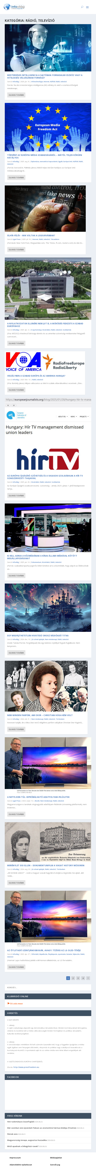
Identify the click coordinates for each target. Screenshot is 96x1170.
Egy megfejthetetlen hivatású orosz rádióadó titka (38, 635)
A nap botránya (36, 330)
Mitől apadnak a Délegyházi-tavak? (22, 1146)
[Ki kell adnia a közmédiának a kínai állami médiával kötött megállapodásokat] (48, 528)
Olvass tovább (16, 95)
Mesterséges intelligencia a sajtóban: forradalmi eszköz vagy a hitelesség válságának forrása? (44, 76)
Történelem (60, 719)
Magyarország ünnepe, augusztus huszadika (27, 1140)
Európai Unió (67, 161)
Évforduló (35, 954)
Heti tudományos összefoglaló (20, 1121)
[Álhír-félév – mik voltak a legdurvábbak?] (45, 208)
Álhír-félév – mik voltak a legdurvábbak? (31, 235)
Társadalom (55, 239)
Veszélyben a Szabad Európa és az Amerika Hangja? (36, 375)
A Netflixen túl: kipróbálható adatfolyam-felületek (38, 797)
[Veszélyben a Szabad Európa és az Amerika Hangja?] (45, 361)
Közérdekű (46, 330)
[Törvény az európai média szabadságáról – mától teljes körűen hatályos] (48, 127)
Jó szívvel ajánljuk (38, 639)
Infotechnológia (37, 82)
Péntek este (12, 1134)
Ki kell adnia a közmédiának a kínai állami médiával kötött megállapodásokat (42, 557)
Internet (46, 82)
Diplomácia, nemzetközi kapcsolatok (44, 161)
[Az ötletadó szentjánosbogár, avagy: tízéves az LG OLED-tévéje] (48, 919)
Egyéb (60, 161)
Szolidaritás (67, 330)
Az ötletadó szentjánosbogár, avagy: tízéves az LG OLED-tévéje (44, 950)
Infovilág (16, 82)
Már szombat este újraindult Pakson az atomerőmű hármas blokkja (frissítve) (41, 1128)
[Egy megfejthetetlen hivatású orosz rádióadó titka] (48, 608)
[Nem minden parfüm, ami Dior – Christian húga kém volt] (46, 686)
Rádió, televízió (61, 82)
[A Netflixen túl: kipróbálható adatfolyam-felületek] (48, 765)
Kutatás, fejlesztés (73, 954)
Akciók (37, 801)
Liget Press (16, 239)
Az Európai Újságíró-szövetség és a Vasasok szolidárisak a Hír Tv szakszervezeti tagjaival (45, 477)
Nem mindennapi (51, 639)
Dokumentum (36, 562)
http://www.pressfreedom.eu (26, 1067)
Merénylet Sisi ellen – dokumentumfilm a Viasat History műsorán (45, 865)
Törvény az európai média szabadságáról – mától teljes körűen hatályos (44, 156)
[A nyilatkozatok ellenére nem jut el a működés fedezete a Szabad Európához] (48, 289)
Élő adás (15, 1003)
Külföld (52, 82)
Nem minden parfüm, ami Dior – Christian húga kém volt (40, 715)
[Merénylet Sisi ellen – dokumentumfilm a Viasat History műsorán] (48, 842)
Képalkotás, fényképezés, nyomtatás (52, 954)
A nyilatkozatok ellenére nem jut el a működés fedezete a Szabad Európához (45, 325)
